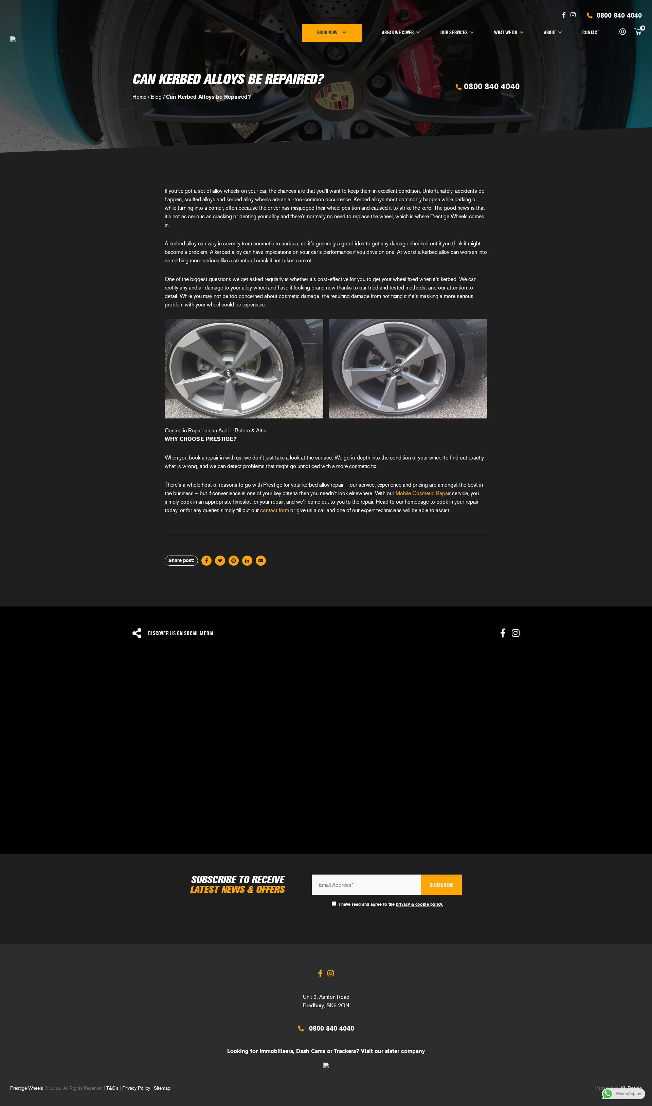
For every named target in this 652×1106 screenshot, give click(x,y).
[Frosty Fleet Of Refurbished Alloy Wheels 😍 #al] (407, 710)
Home (139, 96)
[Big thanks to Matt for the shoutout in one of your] (570, 801)
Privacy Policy (136, 1088)
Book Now (327, 32)
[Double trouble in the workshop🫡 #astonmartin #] (407, 801)
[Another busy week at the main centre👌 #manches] (570, 710)
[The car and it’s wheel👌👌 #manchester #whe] (244, 710)
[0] (638, 33)
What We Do (505, 32)
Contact (590, 32)
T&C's (112, 1088)
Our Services (454, 32)
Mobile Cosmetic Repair (423, 493)
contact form (274, 510)
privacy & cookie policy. (419, 904)
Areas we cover (398, 32)
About (550, 32)
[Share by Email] (261, 561)
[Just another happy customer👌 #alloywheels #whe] (244, 801)
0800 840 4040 (490, 86)
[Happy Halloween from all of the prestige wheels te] (81, 801)
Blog (156, 96)
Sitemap (162, 1088)
